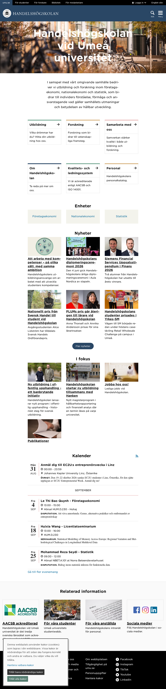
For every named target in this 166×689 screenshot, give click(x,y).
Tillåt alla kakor (18, 678)
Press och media (68, 664)
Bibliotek (56, 2)
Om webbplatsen (96, 659)
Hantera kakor (94, 678)
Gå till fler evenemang (43, 571)
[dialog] (35, 662)
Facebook (126, 659)
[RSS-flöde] (137, 455)
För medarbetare (74, 2)
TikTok (124, 669)
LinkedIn (125, 679)
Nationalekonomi (83, 216)
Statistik (121, 216)
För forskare (40, 2)
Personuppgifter (95, 672)
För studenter (22, 2)
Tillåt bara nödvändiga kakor (26, 672)
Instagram (126, 664)
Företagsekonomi (44, 216)
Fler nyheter (83, 346)
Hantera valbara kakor (20, 665)
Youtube (125, 674)
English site (157, 2)
